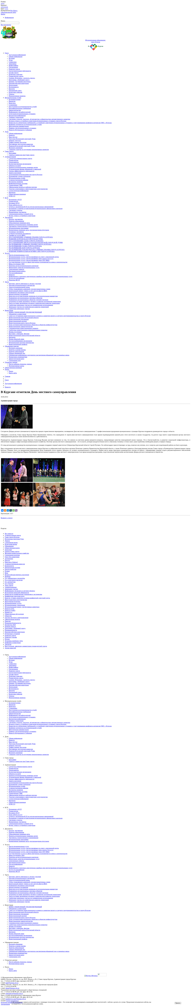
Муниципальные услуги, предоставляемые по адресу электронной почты (34, 257)
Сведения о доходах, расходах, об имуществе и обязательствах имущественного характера (39, 119)
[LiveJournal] (10, 510)
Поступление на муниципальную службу (23, 106)
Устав (11, 60)
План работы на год (15, 205)
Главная (7, 376)
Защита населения (15, 173)
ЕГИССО (12, 196)
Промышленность (11, 630)
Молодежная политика (12, 601)
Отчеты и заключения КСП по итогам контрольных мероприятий (31, 207)
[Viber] (16, 510)
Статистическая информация (18, 190)
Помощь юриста (10, 626)
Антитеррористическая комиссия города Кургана (25, 174)
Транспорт (8, 550)
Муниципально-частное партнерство (21, 342)
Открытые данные (11, 362)
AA (2, 7)
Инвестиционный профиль (18, 344)
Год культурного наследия (13, 580)
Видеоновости (14, 87)
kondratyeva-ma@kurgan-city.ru (15, 999)
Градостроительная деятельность (20, 71)
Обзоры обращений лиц (17, 353)
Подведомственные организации (20, 164)
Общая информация (15, 56)
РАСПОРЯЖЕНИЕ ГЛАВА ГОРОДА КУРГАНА (25, 246)
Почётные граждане (15, 74)
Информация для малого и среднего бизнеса (20, 591)
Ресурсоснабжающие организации (20, 341)
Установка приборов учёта (14, 641)
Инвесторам (9, 310)
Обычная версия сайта (8, 12)
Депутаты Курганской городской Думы (22, 139)
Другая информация (15, 273)
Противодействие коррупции (19, 83)
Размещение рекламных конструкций (21, 292)
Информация (9, 17)
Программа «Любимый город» (19, 80)
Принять (177, 1003)
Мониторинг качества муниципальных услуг (24, 267)
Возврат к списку (7, 518)
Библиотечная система (12, 567)
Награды (12, 89)
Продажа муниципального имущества (22, 285)
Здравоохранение (11, 587)
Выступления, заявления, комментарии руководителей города (26, 646)
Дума (6, 131)
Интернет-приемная (15, 148)
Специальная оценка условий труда (21, 214)
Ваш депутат (13, 137)
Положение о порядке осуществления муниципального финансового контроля (35, 208)
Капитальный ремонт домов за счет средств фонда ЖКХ (28, 291)
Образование (9, 546)
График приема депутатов (17, 142)
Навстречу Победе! (11, 562)
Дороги (7, 541)
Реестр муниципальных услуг (19, 255)
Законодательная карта (16, 359)
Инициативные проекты (17, 96)
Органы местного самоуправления (16, 617)
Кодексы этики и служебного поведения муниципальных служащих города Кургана (37, 121)
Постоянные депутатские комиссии (21, 144)
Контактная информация (17, 115)
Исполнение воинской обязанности (17, 592)
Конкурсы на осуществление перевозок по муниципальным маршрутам (33, 296)
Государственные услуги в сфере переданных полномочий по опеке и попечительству (38, 262)
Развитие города (14, 69)
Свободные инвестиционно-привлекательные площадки (28, 330)
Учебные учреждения (16, 117)
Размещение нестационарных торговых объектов (25, 298)
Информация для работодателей (20, 112)
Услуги (7, 253)
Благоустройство (10, 569)
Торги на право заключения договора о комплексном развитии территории (34, 303)
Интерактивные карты (16, 366)
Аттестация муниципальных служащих (22, 114)
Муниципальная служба (13, 98)
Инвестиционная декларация (19, 319)
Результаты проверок (16, 182)
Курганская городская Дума (14, 539)
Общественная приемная (17, 194)
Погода (7, 560)
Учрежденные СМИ (15, 185)
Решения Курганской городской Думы (22, 146)
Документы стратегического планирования (23, 226)
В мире (7, 571)
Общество (8, 616)
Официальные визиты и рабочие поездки (23, 187)
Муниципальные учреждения (15, 605)
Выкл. (15, 10)
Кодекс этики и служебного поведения (22, 216)
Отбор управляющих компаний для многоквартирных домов (29, 289)
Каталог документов (16, 219)
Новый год (8, 612)
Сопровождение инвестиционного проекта (23, 328)
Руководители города (16, 76)
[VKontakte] (2, 510)
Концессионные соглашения (18, 294)
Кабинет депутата (15, 140)
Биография (12, 153)
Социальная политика (12, 555)
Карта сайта (13, 373)
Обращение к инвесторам (17, 314)
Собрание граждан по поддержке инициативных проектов (29, 149)
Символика (13, 62)
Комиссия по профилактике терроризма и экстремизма (23, 594)
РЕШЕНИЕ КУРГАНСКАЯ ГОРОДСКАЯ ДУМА (26, 239)
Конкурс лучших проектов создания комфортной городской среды (27, 598)
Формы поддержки (15, 332)
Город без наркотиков (12, 557)
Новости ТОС (9, 609)
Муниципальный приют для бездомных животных (22, 607)
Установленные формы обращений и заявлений (25, 169)
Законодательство (15, 110)
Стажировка (13, 105)
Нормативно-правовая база (18, 357)
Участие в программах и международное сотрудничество (28, 189)
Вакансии (12, 101)
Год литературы (10, 582)
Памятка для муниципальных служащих (22, 128)
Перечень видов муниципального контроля (23, 266)
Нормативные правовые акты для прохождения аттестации (29, 230)
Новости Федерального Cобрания (20, 130)
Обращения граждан (12, 346)
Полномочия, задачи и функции (19, 176)
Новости (12, 135)
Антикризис (9, 558)
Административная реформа (18, 180)
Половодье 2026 (10, 625)
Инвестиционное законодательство (21, 326)
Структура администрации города (20, 158)
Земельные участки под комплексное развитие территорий (29, 307)
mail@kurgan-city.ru (11, 983)
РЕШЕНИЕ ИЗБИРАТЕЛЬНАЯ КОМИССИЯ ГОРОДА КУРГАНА (32, 251)
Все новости (9, 533)
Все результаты (6, 25)
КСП (6, 198)
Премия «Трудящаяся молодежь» (20, 81)
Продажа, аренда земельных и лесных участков (25, 283)
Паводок (8, 621)
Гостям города (13, 72)
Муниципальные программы (18, 228)
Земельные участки (11, 589)
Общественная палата (12, 548)
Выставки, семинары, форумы (19, 334)
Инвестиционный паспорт (18, 321)
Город (7, 53)
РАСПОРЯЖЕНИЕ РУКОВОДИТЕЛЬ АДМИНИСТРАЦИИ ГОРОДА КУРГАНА (37, 249)
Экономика (12, 64)
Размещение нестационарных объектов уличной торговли (28, 300)
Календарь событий (15, 92)
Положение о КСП (15, 199)
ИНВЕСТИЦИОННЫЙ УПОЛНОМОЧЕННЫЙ (25, 312)
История (12, 58)
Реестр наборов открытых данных (20, 364)
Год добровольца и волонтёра (15, 578)
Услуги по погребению (16, 278)
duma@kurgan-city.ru (12, 988)
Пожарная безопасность (13, 623)
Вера (6, 573)
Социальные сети (15, 360)
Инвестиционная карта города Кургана (22, 323)
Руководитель (13, 201)
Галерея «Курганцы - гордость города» (22, 78)
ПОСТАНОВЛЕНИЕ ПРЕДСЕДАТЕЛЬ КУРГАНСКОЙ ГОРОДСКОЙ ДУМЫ (36, 242)
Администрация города (13, 535)
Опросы (11, 94)
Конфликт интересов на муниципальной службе (25, 124)
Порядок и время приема (17, 350)
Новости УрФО (10, 610)
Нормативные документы (17, 212)
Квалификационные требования (20, 108)
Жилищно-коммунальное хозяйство (17, 553)
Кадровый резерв (14, 99)
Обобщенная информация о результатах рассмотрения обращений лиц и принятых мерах (39, 355)
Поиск (7, 369)
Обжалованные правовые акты (19, 223)
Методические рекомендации (19, 126)
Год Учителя (9, 583)
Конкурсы (12, 103)
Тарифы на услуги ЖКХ (17, 235)
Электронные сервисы (16, 269)
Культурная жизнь (11, 544)
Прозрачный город (15, 90)
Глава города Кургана (12, 537)
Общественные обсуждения (14, 614)
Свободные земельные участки (19, 308)
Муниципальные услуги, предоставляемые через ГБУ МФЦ (29, 260)
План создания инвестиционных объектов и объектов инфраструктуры (33, 325)
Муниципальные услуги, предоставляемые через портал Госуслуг (31, 258)
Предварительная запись (17, 271)
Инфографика (13, 65)
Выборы (7, 576)
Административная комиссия (15, 564)
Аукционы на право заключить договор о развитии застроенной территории (35, 301)
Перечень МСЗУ (14, 280)
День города (9, 585)
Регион (7, 639)
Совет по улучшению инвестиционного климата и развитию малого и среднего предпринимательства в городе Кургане (50, 316)
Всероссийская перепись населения (17, 575)
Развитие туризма (11, 637)
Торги (7, 282)
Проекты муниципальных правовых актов (23, 167)
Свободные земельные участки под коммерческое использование (31, 305)
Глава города (9, 151)
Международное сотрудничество (16, 600)
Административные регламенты (20, 233)
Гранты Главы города (12, 551)
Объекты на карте (15, 165)
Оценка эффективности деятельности (21, 171)
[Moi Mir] (8, 510)
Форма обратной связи (16, 339)
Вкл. (11, 10)
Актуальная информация (17, 55)
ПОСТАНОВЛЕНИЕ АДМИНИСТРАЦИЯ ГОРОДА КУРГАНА (31, 237)
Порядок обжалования (16, 221)
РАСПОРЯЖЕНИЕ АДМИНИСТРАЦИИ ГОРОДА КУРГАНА (30, 244)
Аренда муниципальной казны (19, 287)
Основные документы (16, 232)
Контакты (12, 192)
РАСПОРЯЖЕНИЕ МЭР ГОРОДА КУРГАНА (24, 248)
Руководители (13, 160)
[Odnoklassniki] (5, 510)
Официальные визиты (12, 619)
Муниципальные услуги (13, 603)
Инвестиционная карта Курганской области (24, 317)
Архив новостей (10, 648)
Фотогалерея (13, 85)
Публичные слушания (12, 634)
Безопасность (9, 566)
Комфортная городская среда (14, 596)
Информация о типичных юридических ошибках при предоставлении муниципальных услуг (40, 276)
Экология (8, 644)
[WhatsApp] (13, 510)
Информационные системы (18, 183)
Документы (9, 217)
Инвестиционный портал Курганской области (24, 335)
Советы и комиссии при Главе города (21, 155)
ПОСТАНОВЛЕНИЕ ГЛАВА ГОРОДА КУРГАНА (26, 241)
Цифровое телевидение (13, 642)
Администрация (10, 157)
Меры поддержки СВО (16, 264)
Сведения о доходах (15, 210)
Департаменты (14, 162)
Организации (13, 67)
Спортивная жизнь (11, 542)
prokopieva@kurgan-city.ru (14, 993)
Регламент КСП (14, 203)
